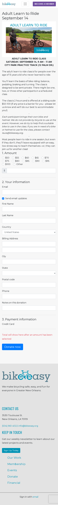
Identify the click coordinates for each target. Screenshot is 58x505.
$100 (7, 164)
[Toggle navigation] (25, 4)
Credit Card (8, 324)
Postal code (8, 279)
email (35, 497)
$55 (17, 157)
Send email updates (16, 198)
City (4, 256)
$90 (37, 161)
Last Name (7, 215)
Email (5, 187)
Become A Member (44, 4)
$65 (37, 157)
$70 (47, 157)
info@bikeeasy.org (28, 426)
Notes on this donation (14, 302)
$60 (27, 157)
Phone (5, 291)
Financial (13, 482)
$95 (47, 161)
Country (6, 227)
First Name (8, 204)
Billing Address (10, 238)
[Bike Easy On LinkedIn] (42, 400)
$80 (17, 161)
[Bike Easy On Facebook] (2, 400)
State (5, 268)
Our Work (14, 457)
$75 (7, 161)
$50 (7, 157)
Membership (16, 464)
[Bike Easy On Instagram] (16, 400)
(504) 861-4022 (10, 426)
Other (19, 164)
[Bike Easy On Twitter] (29, 400)
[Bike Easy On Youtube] (55, 400)
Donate (12, 476)
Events (12, 470)
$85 (27, 161)
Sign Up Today (11, 450)
